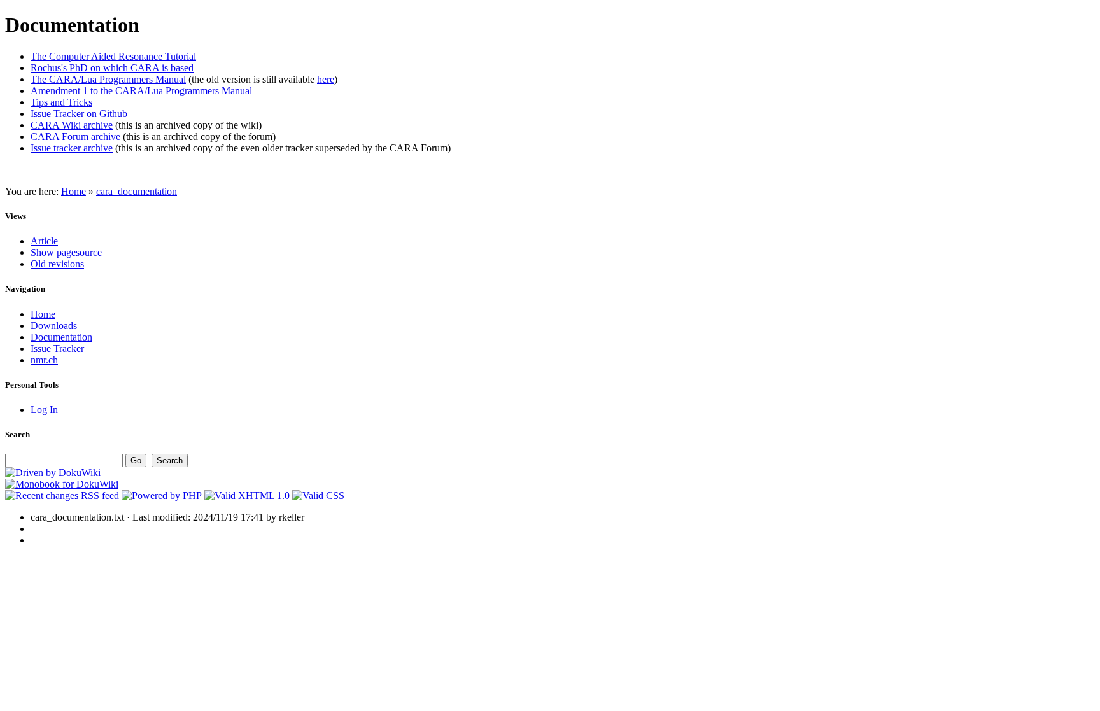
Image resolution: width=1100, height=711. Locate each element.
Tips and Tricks (61, 102)
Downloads (54, 325)
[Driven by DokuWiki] (53, 472)
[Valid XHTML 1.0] (247, 495)
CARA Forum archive (75, 136)
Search (17, 434)
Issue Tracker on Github (79, 113)
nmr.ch (44, 360)
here (325, 79)
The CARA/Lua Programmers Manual (108, 79)
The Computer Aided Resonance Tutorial (113, 56)
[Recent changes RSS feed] (62, 495)
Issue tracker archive (72, 148)
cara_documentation (136, 191)
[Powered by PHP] (162, 495)
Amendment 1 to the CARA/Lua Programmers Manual (141, 90)
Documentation (61, 337)
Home (73, 191)
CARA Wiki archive (72, 125)
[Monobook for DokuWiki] (61, 484)
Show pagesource (66, 252)
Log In (44, 409)
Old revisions (57, 263)
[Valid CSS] (318, 495)
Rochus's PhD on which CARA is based (112, 67)
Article (44, 241)
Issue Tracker (57, 348)
